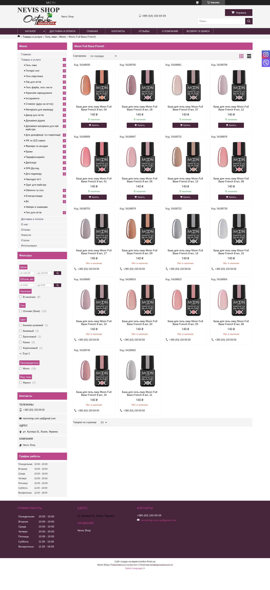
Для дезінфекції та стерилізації (43, 135)
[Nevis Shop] (38, 24)
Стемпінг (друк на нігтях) (39, 104)
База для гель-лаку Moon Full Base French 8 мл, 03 (185, 323)
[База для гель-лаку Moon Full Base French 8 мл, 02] (140, 300)
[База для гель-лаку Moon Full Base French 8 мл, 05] (140, 157)
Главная (92, 31)
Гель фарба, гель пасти (39, 87)
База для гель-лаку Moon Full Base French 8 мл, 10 (93, 323)
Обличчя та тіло (35, 190)
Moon (62, 36)
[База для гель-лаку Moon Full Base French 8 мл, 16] (94, 371)
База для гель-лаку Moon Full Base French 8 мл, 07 (185, 108)
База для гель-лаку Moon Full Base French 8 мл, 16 (93, 393)
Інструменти (32, 98)
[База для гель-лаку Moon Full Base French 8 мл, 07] (185, 85)
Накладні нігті (33, 179)
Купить (95, 125)
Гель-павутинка (34, 76)
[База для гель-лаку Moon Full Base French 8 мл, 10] (94, 300)
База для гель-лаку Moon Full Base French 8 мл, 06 (231, 323)
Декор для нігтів (35, 115)
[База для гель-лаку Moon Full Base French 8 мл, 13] (185, 157)
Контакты (118, 31)
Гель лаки (51, 36)
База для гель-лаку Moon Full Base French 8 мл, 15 (231, 252)
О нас (24, 224)
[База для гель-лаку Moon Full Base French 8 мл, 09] (140, 229)
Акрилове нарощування (39, 93)
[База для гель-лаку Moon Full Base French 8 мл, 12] (231, 85)
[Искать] (249, 21)
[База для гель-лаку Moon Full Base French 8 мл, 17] (94, 229)
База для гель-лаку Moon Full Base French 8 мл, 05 (139, 180)
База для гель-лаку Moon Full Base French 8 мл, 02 (139, 323)
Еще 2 (26, 353)
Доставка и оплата (62, 31)
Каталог (30, 31)
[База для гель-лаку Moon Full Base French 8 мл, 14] (185, 229)
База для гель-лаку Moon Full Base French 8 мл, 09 (139, 252)
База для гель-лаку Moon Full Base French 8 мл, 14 (185, 252)
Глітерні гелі (32, 70)
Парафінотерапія (35, 157)
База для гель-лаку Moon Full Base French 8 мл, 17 (93, 252)
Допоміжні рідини (35, 120)
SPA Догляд (32, 168)
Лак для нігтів (33, 82)
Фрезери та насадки (37, 146)
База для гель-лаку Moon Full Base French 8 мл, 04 (93, 108)
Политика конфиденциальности (156, 565)
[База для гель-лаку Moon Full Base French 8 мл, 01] (94, 157)
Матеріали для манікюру (39, 109)
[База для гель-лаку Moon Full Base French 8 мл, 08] (231, 157)
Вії (27, 201)
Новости (26, 234)
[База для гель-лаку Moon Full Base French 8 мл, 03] (185, 300)
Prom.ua (151, 561)
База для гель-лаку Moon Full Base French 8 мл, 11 (139, 393)
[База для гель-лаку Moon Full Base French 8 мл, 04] (94, 85)
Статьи (25, 240)
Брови (29, 151)
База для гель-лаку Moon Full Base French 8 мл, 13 (185, 180)
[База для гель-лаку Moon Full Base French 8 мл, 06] (231, 300)
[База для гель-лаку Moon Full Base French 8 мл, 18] (140, 85)
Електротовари (34, 196)
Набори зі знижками (37, 207)
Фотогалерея (29, 245)
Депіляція (31, 162)
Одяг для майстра (36, 184)
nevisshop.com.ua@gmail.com (39, 418)
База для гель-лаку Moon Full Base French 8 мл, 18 (139, 108)
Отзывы (144, 31)
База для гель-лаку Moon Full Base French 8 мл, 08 (231, 180)
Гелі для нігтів (34, 212)
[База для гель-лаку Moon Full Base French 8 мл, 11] (140, 371)
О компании (170, 31)
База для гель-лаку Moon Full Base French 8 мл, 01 (93, 180)
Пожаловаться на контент (124, 565)
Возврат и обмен (198, 31)
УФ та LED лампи (35, 140)
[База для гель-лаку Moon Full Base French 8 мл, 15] (231, 229)
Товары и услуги (32, 36)
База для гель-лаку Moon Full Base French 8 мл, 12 (231, 108)
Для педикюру (34, 173)
